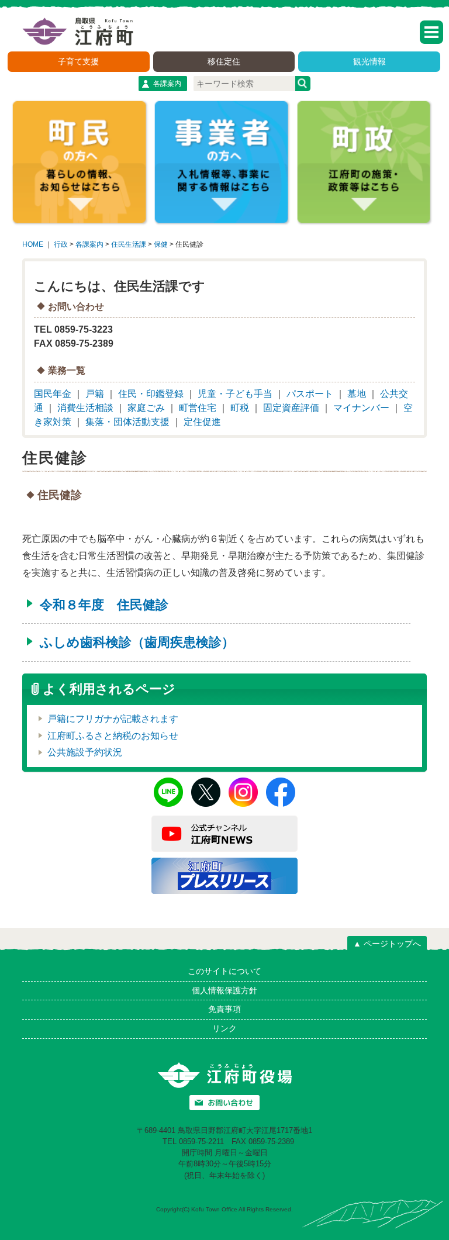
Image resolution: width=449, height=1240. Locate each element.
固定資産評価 (291, 408)
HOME (32, 244)
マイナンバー (361, 408)
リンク (224, 1028)
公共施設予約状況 (84, 752)
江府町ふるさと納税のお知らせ (112, 736)
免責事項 (224, 1009)
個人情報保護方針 (224, 990)
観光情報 (369, 61)
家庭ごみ (146, 408)
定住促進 (202, 422)
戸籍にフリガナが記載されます (112, 719)
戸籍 (94, 394)
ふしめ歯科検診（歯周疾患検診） (137, 642)
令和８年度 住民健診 (104, 604)
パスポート (309, 394)
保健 (161, 244)
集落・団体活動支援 (127, 422)
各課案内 (167, 84)
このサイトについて (224, 971)
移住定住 (224, 61)
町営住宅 (197, 408)
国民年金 (52, 394)
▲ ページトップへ (387, 943)
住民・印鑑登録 (151, 394)
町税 (239, 408)
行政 (61, 244)
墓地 (356, 394)
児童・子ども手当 (235, 394)
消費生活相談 (85, 408)
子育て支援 (78, 61)
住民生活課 (128, 244)
